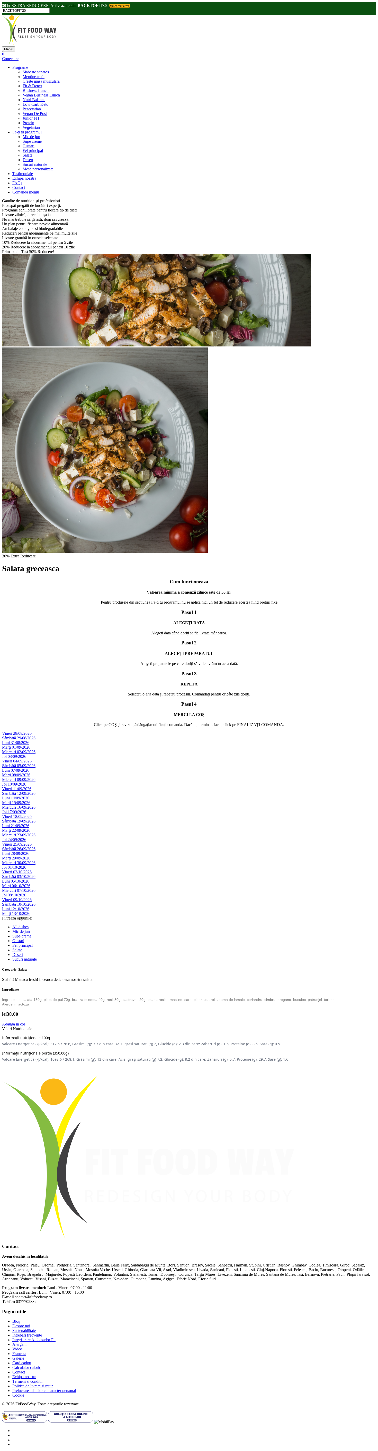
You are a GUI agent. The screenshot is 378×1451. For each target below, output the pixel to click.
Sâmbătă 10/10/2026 (18, 904)
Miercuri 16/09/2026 (18, 807)
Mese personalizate (38, 169)
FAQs (17, 183)
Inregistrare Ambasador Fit (34, 1340)
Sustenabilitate (24, 1330)
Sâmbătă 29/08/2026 (18, 738)
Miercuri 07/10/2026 (18, 890)
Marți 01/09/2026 (16, 747)
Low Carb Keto (35, 104)
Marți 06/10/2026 (16, 886)
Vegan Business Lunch (41, 95)
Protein (28, 123)
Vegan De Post (35, 113)
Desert (28, 160)
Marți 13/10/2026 (16, 913)
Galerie (18, 1358)
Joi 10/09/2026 (14, 784)
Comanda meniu (25, 192)
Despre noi (21, 1326)
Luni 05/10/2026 (15, 881)
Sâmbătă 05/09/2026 (18, 765)
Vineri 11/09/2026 (16, 789)
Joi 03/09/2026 (14, 756)
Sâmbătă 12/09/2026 (18, 793)
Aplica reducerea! (119, 6)
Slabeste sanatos (36, 72)
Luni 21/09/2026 (15, 826)
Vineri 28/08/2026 (17, 733)
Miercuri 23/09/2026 (18, 835)
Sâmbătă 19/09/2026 (18, 821)
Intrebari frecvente (27, 1335)
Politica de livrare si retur (32, 1386)
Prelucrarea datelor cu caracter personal (44, 1390)
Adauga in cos (13, 1024)
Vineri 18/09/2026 (17, 816)
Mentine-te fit (33, 76)
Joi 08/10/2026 (14, 895)
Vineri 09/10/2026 (17, 899)
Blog (16, 1321)
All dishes (20, 927)
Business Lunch (36, 90)
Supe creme (32, 141)
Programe (20, 67)
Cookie (18, 1395)
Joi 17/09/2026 (14, 812)
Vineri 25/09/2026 (17, 844)
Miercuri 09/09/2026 (18, 779)
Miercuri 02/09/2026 (18, 752)
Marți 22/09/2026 (16, 830)
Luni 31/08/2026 (15, 742)
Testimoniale (22, 173)
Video (17, 1349)
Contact (18, 187)
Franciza (19, 1353)
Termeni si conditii (27, 1381)
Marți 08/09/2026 (16, 775)
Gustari (28, 146)
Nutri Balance (34, 100)
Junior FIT (31, 118)
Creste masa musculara (41, 81)
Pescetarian (32, 109)
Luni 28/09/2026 (15, 853)
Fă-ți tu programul (27, 132)
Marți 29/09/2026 (16, 858)
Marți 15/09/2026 (16, 802)
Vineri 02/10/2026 (17, 872)
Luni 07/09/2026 (15, 770)
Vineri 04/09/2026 (17, 761)
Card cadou (21, 1363)
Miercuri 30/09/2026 (18, 862)
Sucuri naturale (35, 164)
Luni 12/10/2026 (15, 909)
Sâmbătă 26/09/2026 (18, 849)
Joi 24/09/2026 (14, 839)
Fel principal (33, 150)
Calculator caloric (26, 1367)
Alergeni (19, 1344)
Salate (27, 155)
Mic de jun (31, 136)
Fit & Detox (32, 86)
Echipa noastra (24, 178)
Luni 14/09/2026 (15, 798)
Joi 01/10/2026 (14, 867)
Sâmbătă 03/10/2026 (18, 876)
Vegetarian (31, 127)
